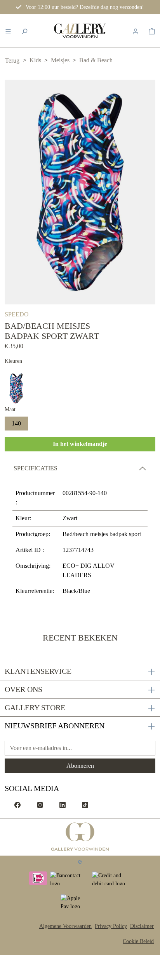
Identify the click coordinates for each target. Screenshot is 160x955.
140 (16, 423)
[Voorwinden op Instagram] (40, 804)
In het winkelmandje (80, 444)
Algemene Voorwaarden (65, 926)
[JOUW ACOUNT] (135, 31)
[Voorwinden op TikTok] (85, 804)
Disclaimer (142, 926)
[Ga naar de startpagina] (80, 837)
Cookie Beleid (138, 941)
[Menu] (8, 31)
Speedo (17, 314)
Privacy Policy (111, 926)
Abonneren (80, 765)
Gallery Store (35, 707)
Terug (12, 60)
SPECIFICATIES (35, 468)
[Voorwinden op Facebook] (17, 804)
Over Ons (23, 689)
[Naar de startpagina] (80, 31)
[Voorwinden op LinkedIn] (62, 804)
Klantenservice (38, 671)
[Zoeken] (24, 31)
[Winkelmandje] (152, 31)
